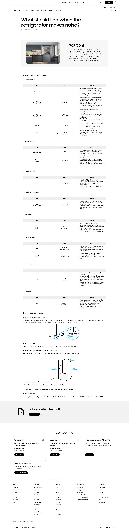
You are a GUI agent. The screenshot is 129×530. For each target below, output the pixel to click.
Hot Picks (15, 492)
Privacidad (24, 527)
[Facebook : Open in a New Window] (107, 528)
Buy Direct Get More (17, 490)
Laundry (36, 509)
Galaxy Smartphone (38, 487)
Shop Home (15, 487)
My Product (58, 499)
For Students (15, 499)
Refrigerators (37, 504)
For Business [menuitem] (112, 7)
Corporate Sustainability (82, 499)
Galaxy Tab (36, 490)
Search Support (59, 492)
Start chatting (19, 454)
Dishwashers (37, 507)
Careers (100, 495)
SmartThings (15, 497)
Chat (57, 507)
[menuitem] (27, 10)
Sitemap (34, 527)
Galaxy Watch (37, 492)
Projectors (36, 499)
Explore (14, 502)
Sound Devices (37, 502)
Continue (109, 2)
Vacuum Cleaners (38, 512)
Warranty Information (60, 495)
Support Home (59, 487)
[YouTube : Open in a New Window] (115, 528)
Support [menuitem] (106, 7)
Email (57, 512)
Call (56, 509)
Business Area (102, 490)
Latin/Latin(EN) (16, 527)
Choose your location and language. (70, 2)
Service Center (59, 497)
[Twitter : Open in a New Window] (110, 528)
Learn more (89, 454)
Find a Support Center (21, 472)
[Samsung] (17, 10)
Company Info (102, 487)
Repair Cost (58, 504)
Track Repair (58, 502)
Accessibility (80, 492)
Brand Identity (102, 492)
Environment (80, 487)
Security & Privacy (81, 490)
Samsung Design (102, 502)
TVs (35, 497)
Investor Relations (103, 497)
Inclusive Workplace (81, 495)
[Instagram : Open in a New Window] (113, 528)
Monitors (36, 514)
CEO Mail (58, 514)
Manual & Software (60, 490)
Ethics (100, 499)
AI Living (15, 495)
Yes (34, 414)
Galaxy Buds (37, 495)
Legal (29, 527)
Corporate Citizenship (82, 497)
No (46, 414)
